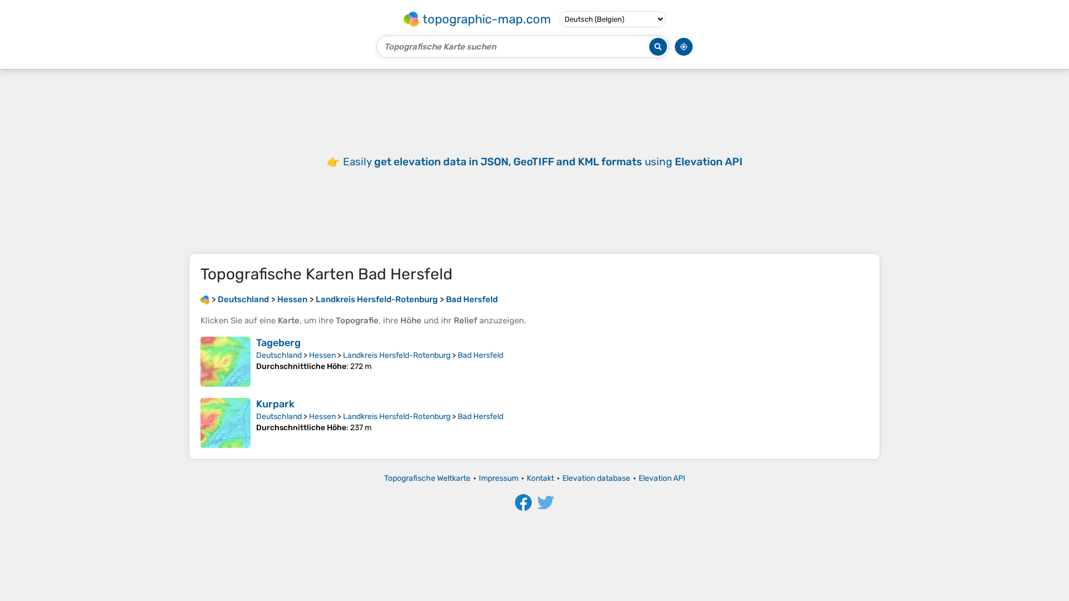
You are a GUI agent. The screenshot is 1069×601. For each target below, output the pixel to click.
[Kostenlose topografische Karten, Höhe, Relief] (204, 299)
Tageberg (278, 343)
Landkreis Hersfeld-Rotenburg (396, 355)
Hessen (322, 355)
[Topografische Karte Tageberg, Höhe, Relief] (225, 362)
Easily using (543, 161)
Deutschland (279, 355)
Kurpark (275, 404)
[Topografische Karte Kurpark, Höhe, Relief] (225, 423)
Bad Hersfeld (480, 355)
